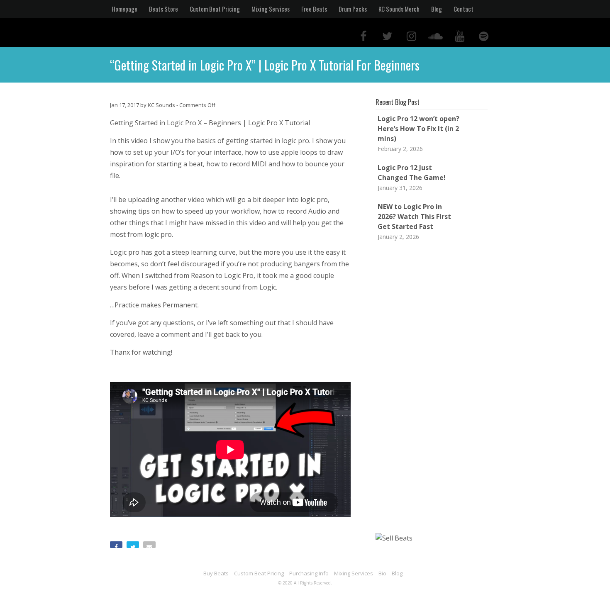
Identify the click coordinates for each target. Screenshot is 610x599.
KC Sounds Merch (399, 8)
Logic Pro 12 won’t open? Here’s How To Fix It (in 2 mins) (418, 128)
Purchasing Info (309, 573)
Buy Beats (216, 573)
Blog (436, 8)
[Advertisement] (434, 387)
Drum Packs (353, 8)
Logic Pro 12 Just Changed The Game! (412, 172)
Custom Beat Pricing (215, 8)
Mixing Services (270, 8)
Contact (463, 8)
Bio (382, 573)
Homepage (124, 8)
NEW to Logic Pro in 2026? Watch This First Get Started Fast (414, 216)
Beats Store (163, 8)
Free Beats (314, 8)
